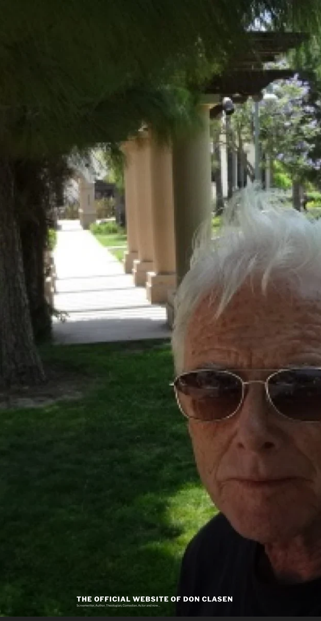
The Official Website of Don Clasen (155, 599)
